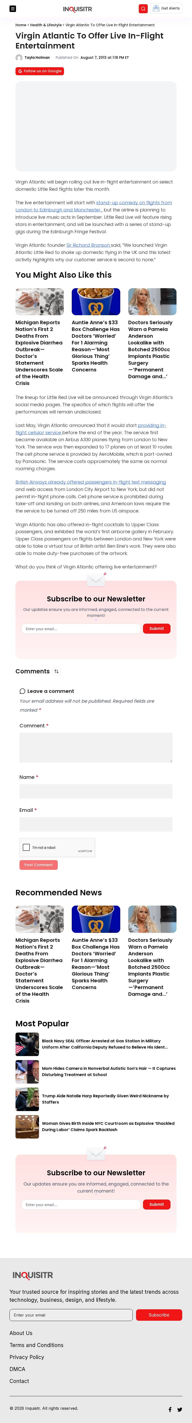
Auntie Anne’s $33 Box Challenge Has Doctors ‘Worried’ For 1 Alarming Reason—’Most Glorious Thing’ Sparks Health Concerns (96, 346)
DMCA (17, 1369)
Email (28, 810)
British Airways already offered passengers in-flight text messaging (91, 482)
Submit (157, 628)
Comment (34, 725)
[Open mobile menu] (13, 8)
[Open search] (143, 8)
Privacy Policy (27, 1357)
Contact (19, 1381)
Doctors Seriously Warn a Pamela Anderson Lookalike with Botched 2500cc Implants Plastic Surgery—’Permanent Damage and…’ (150, 349)
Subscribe (159, 1315)
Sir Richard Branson (88, 245)
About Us (21, 1333)
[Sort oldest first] (56, 671)
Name (29, 777)
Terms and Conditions (37, 1345)
